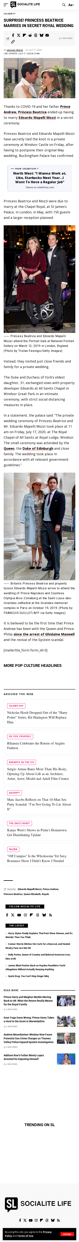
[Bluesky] (44, 915)
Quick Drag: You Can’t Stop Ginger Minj (28, 976)
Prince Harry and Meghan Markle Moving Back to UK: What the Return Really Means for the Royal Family (28, 1001)
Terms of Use (25, 1235)
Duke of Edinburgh (37, 448)
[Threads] (37, 915)
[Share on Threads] (35, 35)
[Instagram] (25, 915)
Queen (9, 448)
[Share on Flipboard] (24, 35)
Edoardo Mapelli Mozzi (37, 117)
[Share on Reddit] (30, 35)
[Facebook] (7, 915)
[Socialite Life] (26, 5)
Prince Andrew (50, 889)
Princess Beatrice (32, 112)
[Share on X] (18, 35)
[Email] (47, 35)
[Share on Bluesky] (41, 35)
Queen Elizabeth (32, 894)
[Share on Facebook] (13, 35)
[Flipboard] (31, 915)
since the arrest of (44, 634)
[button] (67, 1234)
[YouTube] (19, 915)
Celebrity (10, 14)
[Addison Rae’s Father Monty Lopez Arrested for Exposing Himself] (66, 1059)
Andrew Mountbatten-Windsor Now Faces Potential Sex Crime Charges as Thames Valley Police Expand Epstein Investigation (28, 1038)
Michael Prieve (15, 50)
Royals (45, 894)
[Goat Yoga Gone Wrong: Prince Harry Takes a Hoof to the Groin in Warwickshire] (66, 1021)
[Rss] (50, 915)
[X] (12, 915)
